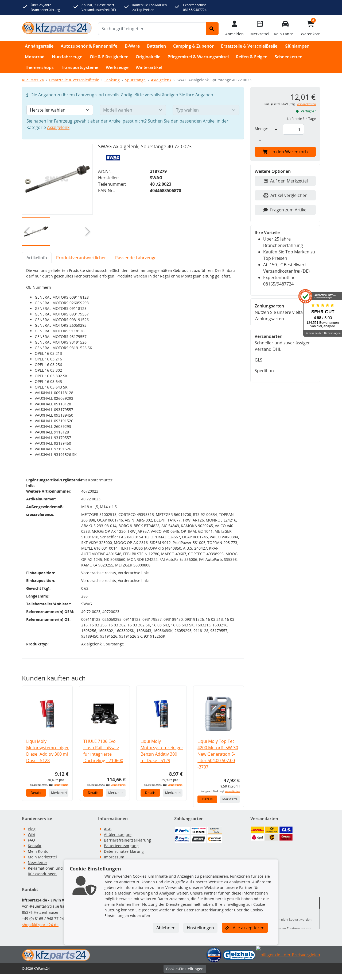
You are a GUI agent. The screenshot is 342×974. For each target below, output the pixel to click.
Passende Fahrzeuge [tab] (136, 258)
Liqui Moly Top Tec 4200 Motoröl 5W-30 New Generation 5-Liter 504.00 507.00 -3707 (217, 754)
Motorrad (35, 57)
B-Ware (132, 46)
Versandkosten (61, 784)
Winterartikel (149, 67)
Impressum (114, 856)
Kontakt (34, 845)
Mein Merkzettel (42, 856)
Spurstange (135, 79)
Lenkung (112, 79)
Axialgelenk (161, 79)
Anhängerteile (39, 46)
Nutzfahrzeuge (67, 57)
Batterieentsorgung (121, 845)
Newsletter (37, 862)
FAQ (31, 840)
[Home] (57, 28)
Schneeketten (288, 57)
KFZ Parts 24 (33, 79)
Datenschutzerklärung (124, 851)
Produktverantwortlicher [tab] (81, 258)
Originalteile (148, 57)
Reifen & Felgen (251, 57)
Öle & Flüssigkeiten (109, 57)
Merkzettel (59, 792)
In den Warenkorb (289, 152)
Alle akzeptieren (248, 928)
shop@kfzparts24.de (40, 924)
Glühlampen (297, 46)
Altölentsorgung (118, 834)
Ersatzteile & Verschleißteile (249, 46)
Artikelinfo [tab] (36, 258)
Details (36, 792)
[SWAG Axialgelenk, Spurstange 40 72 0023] (57, 179)
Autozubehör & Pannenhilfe (89, 46)
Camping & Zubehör (193, 46)
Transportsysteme (79, 67)
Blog (32, 828)
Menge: (261, 128)
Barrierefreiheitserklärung (127, 840)
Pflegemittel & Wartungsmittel (198, 57)
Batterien (156, 46)
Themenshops (39, 67)
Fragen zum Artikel (289, 210)
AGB (107, 828)
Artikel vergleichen (289, 195)
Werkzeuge (117, 67)
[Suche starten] (212, 28)
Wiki (31, 834)
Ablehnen (166, 928)
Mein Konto (38, 851)
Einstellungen (200, 928)
